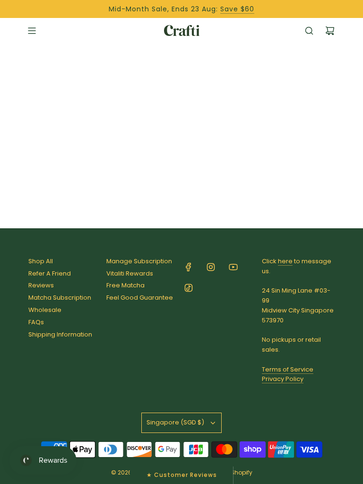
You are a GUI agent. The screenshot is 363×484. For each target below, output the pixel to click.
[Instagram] (210, 267)
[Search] (309, 30)
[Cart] (330, 30)
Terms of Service (287, 369)
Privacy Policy (282, 378)
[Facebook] (188, 267)
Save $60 (237, 9)
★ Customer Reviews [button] (182, 475)
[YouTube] (233, 267)
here (285, 261)
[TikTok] (188, 287)
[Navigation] (31, 30)
